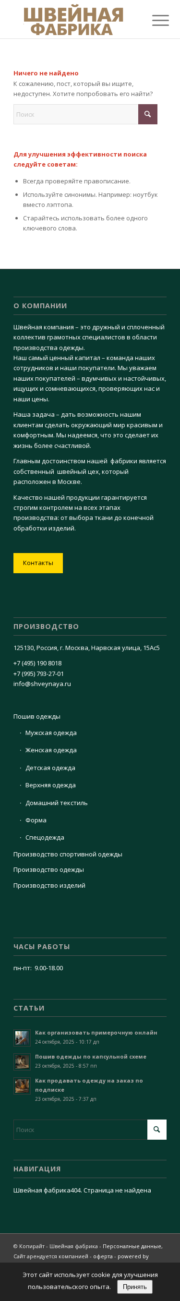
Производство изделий (49, 885)
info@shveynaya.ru (42, 683)
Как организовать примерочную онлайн (96, 1032)
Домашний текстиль (56, 802)
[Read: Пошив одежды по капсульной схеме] (22, 1062)
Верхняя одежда (50, 785)
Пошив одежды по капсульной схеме (90, 1056)
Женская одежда (51, 750)
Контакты (38, 562)
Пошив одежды (36, 716)
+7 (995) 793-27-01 (38, 673)
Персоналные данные (132, 1246)
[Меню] (153, 20)
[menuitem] (153, 20)
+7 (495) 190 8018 (37, 663)
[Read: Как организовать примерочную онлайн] (22, 1038)
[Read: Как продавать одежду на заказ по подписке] (22, 1086)
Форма (36, 820)
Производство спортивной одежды (67, 854)
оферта (103, 1256)
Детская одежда (50, 767)
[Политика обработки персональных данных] (74, 19)
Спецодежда (44, 837)
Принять (135, 1286)
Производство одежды (48, 869)
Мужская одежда (51, 732)
